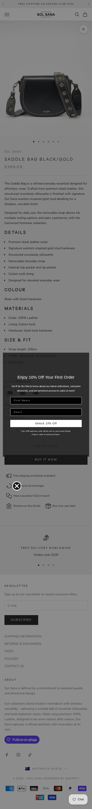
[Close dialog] (17, 486)
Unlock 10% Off (46, 423)
